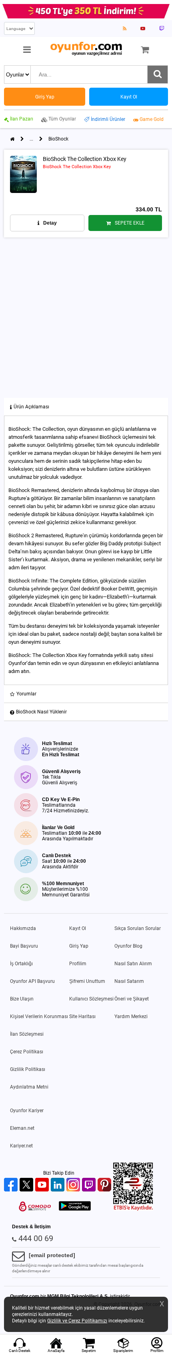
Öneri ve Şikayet (131, 999)
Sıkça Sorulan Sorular (137, 928)
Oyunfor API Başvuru (32, 981)
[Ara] (157, 74)
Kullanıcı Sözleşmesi (91, 999)
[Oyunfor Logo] (86, 49)
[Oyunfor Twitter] (27, 1185)
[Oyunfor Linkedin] (58, 1185)
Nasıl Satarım (129, 981)
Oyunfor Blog (128, 946)
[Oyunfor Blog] (124, 28)
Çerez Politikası (26, 1052)
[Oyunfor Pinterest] (105, 1185)
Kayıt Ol (77, 928)
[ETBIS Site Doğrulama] (133, 1209)
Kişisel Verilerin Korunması (39, 1016)
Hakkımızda (23, 928)
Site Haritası (82, 1016)
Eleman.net (22, 1128)
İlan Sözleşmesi (27, 1034)
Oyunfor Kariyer (27, 1110)
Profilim (77, 963)
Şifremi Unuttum (87, 981)
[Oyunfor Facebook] (12, 1185)
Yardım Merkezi (131, 1016)
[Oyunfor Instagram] (74, 1185)
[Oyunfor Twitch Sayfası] (161, 28)
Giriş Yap (78, 946)
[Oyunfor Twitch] (90, 1185)
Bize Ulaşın (22, 999)
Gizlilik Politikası (27, 1069)
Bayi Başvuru (24, 946)
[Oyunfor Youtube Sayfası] (142, 28)
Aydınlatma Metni (29, 1087)
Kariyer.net (21, 1146)
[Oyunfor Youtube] (43, 1185)
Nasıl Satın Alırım (133, 963)
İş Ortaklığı (21, 963)
